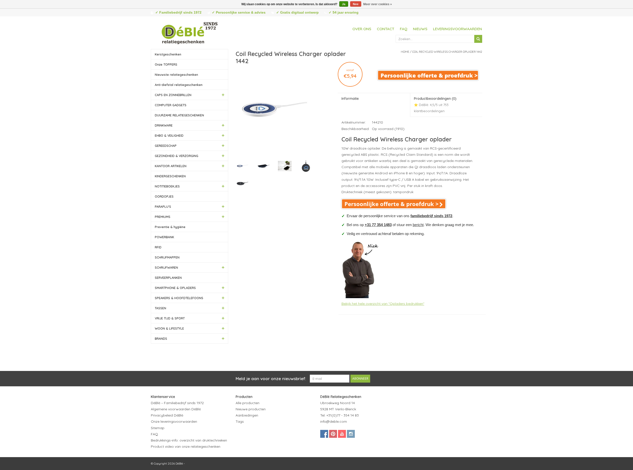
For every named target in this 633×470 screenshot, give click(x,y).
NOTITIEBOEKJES (167, 186)
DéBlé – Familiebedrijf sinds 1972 (177, 403)
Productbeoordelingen (435, 104)
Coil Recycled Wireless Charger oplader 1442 (447, 51)
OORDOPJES (164, 196)
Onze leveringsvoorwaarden (174, 421)
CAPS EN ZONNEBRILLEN (173, 95)
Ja (343, 4)
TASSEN (160, 308)
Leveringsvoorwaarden (457, 28)
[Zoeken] (478, 39)
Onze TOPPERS (166, 64)
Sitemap (157, 428)
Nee (356, 4)
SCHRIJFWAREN (166, 267)
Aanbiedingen (247, 415)
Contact (385, 28)
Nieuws (420, 28)
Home (405, 51)
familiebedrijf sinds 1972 (431, 216)
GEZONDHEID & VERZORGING (176, 156)
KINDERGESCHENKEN (170, 176)
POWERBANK (164, 237)
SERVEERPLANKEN (168, 278)
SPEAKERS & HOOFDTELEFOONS (179, 298)
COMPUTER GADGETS (170, 105)
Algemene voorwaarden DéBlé (176, 409)
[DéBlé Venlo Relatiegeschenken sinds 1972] (190, 32)
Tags (240, 421)
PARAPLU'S (163, 207)
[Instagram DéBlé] (351, 434)
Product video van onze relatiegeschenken (185, 446)
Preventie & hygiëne (170, 227)
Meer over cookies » (377, 4)
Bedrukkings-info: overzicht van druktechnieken (189, 440)
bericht (418, 225)
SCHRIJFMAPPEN (167, 257)
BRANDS (161, 338)
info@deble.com (333, 421)
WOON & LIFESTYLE (169, 328)
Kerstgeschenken (168, 54)
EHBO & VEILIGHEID (169, 135)
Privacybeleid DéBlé (167, 415)
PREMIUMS (162, 217)
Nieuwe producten (251, 409)
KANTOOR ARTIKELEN (170, 166)
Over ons (361, 28)
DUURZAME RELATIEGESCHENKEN (179, 115)
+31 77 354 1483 (378, 225)
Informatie (350, 98)
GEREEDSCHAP (166, 146)
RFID (158, 247)
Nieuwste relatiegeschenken (176, 75)
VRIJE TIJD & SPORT (170, 318)
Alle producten (247, 403)
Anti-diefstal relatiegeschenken (179, 85)
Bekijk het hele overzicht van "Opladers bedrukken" (382, 303)
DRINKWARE (164, 125)
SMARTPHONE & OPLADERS (175, 288)
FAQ (403, 28)
